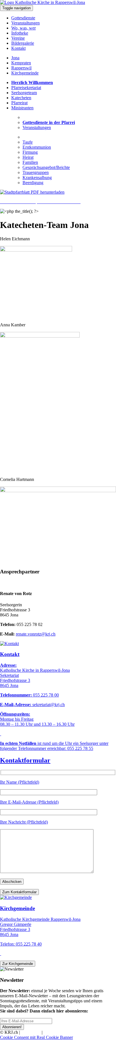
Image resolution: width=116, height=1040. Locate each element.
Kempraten (21, 62)
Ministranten (22, 107)
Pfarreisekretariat (26, 87)
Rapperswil (21, 67)
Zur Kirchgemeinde (17, 964)
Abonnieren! (12, 1027)
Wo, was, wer (23, 28)
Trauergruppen (36, 172)
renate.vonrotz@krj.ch (35, 634)
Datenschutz (55, 1032)
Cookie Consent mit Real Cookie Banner (36, 1037)
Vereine (18, 38)
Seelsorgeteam (24, 92)
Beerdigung (33, 182)
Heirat (28, 157)
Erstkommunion (37, 147)
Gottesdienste (23, 17)
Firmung (30, 152)
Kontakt (18, 48)
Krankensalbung (37, 177)
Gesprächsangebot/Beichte (46, 167)
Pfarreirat (19, 102)
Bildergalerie (22, 43)
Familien (30, 162)
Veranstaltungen (25, 23)
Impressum (31, 1032)
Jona (15, 57)
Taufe (28, 142)
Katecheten (21, 97)
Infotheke (19, 33)
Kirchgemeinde (25, 73)
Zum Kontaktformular (19, 892)
